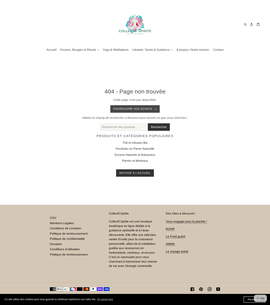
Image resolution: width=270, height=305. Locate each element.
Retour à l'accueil (134, 173)
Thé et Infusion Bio (135, 142)
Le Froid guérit (175, 236)
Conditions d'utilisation (65, 249)
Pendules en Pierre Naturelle (135, 148)
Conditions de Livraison (65, 228)
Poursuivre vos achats (132, 108)
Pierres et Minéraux (135, 160)
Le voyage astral (177, 251)
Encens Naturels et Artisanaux (135, 154)
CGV (53, 217)
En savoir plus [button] (105, 299)
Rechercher (159, 127)
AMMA (170, 244)
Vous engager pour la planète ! (186, 221)
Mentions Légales (62, 223)
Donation (56, 244)
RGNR (170, 229)
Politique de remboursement (69, 233)
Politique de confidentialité (67, 238)
